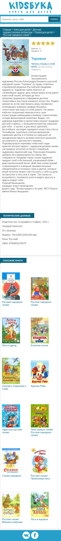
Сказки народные (11, 476)
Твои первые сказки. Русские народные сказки (42, 432)
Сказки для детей (44, 32)
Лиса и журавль (39, 519)
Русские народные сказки (16, 35)
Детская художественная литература (22, 30)
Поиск (54, 19)
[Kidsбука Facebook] (34, 538)
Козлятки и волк (39, 345)
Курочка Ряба (38, 386)
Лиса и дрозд (9, 345)
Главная (7, 29)
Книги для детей (22, 29)
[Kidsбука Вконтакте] (26, 538)
